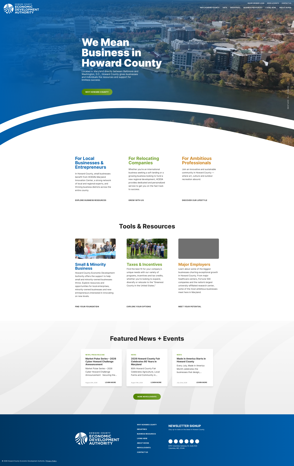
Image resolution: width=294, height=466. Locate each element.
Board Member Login (256, 3)
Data (225, 7)
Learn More (110, 382)
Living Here (271, 7)
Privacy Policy (51, 461)
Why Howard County (210, 7)
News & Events (273, 3)
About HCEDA (285, 7)
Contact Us (286, 3)
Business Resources (252, 7)
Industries (235, 7)
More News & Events (146, 397)
